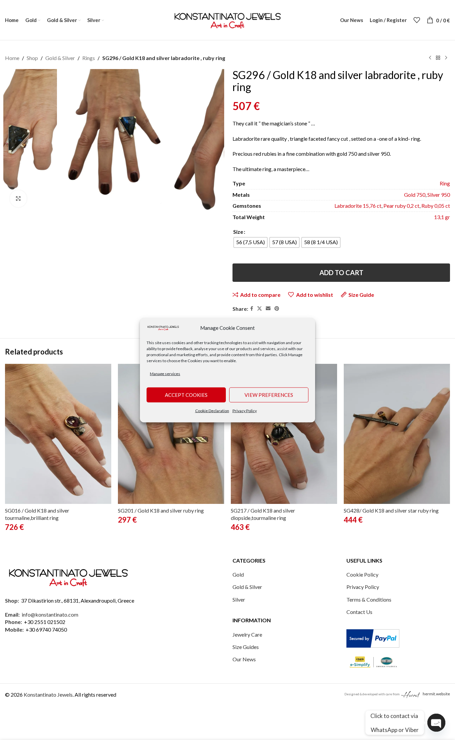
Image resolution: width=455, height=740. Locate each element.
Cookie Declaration (212, 410)
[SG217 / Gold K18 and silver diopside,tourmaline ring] (284, 434)
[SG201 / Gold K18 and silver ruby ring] (171, 434)
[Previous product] (430, 58)
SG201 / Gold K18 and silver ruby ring (161, 510)
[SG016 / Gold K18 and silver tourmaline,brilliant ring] (58, 434)
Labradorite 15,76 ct (357, 205)
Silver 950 (438, 194)
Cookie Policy (362, 574)
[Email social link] (268, 308)
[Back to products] (438, 58)
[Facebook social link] (251, 308)
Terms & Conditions (368, 599)
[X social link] (259, 308)
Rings (88, 58)
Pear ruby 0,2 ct (401, 205)
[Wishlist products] (416, 20)
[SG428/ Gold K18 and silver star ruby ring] (397, 434)
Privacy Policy (244, 410)
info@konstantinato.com (50, 614)
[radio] (250, 242)
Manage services (165, 373)
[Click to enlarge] (18, 198)
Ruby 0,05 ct (435, 205)
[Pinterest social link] (276, 308)
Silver (238, 599)
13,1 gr (442, 217)
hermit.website (436, 693)
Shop (32, 58)
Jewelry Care (247, 634)
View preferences (268, 395)
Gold (238, 574)
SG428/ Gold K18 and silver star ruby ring (391, 510)
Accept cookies (186, 395)
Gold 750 (414, 194)
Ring (445, 183)
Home (12, 58)
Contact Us (359, 612)
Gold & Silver (60, 58)
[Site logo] (227, 19)
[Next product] (446, 58)
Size (238, 231)
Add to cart (341, 272)
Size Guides (245, 647)
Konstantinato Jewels (48, 694)
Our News (244, 659)
